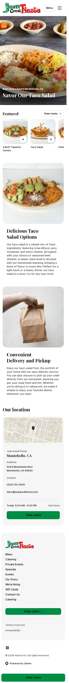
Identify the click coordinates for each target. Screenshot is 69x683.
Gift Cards (11, 589)
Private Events (14, 564)
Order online (33, 515)
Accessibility (12, 630)
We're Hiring (12, 584)
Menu (49, 8)
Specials (10, 569)
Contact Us (12, 594)
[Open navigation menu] (59, 8)
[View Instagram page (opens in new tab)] (7, 648)
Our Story (11, 579)
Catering (10, 559)
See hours (54, 505)
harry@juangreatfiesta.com (22, 492)
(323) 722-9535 (16, 485)
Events (9, 574)
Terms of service (15, 625)
